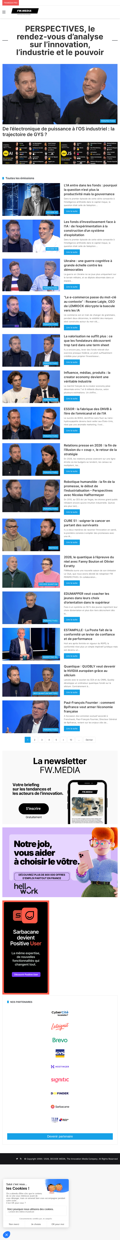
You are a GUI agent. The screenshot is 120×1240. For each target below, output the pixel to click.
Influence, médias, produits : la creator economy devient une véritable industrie (87, 377)
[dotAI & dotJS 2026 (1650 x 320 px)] (60, 163)
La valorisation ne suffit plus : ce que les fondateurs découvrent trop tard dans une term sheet (88, 340)
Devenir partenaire (60, 1136)
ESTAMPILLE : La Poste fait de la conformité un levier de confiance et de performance (89, 634)
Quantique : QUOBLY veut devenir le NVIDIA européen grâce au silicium (89, 671)
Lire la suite (72, 211)
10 (71, 740)
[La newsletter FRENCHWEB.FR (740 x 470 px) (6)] (60, 823)
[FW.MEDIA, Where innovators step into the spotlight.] (25, 12)
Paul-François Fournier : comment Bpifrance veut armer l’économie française (89, 707)
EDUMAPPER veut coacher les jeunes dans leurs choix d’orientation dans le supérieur (87, 598)
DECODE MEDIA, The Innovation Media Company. (74, 1159)
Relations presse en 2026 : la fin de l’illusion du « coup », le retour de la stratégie (90, 449)
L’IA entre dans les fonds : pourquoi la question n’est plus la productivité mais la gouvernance (90, 189)
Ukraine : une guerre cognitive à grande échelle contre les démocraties (88, 265)
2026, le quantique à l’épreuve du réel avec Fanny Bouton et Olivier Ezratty (89, 561)
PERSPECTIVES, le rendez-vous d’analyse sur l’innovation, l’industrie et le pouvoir (60, 40)
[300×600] (25, 993)
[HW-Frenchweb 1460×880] (60, 896)
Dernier (89, 740)
